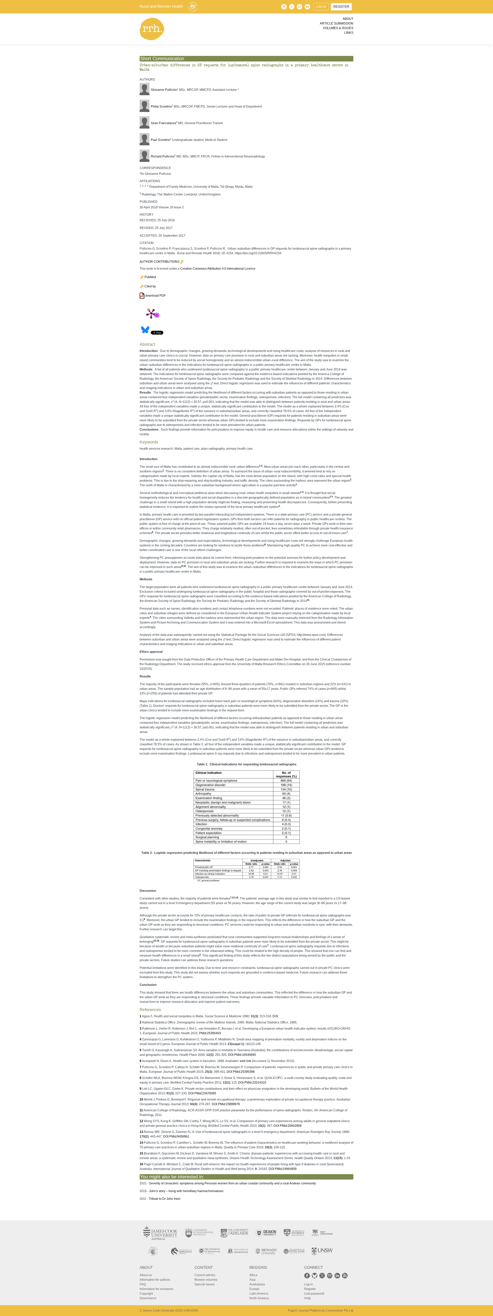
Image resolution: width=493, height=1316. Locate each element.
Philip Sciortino (161, 106)
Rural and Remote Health (161, 6)
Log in (308, 1284)
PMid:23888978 (229, 1104)
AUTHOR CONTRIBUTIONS (159, 261)
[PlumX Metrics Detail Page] (151, 313)
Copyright (146, 1293)
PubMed (150, 277)
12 (141, 1121)
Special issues (205, 1284)
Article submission (336, 23)
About (348, 18)
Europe (254, 1289)
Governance (148, 1298)
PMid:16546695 (245, 1054)
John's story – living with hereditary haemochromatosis (186, 1191)
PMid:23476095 (205, 1093)
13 (141, 1131)
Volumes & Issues (338, 28)
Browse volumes (206, 1279)
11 (308, 600)
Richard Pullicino (162, 156)
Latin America (258, 1293)
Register (341, 6)
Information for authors (155, 1279)
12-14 (235, 897)
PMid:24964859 (286, 1168)
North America (259, 1298)
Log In (321, 6)
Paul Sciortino (160, 139)
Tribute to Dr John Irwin (164, 1198)
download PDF (155, 295)
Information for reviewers (156, 1289)
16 (158, 940)
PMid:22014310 (255, 1082)
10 (184, 566)
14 (141, 1142)
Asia (252, 1279)
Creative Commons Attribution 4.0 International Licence (217, 268)
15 (154, 940)
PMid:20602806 (291, 1125)
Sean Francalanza (163, 123)
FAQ (143, 1284)
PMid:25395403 (210, 1033)
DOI (275, 1016)
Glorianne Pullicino (164, 89)
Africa (253, 1275)
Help (307, 1298)
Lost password (314, 1293)
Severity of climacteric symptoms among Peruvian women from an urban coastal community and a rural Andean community (232, 1183)
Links (348, 32)
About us (146, 1275)
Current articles (205, 1275)
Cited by (150, 286)
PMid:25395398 (244, 1071)
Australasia (257, 1284)
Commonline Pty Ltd (339, 1310)
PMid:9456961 (179, 1136)
